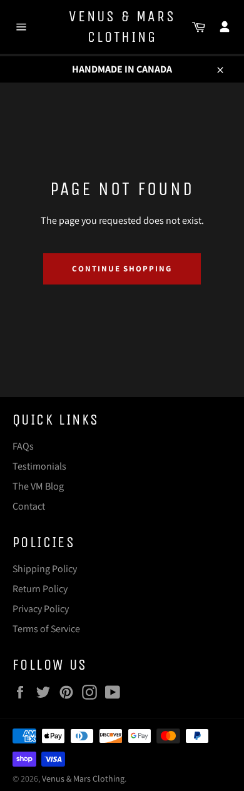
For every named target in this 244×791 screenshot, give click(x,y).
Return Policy (40, 588)
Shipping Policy (45, 568)
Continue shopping (122, 268)
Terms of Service (46, 628)
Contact (29, 506)
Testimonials (39, 466)
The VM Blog (38, 486)
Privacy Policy (41, 608)
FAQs (23, 446)
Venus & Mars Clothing (122, 27)
